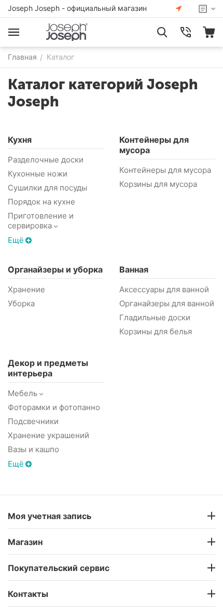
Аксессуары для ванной (164, 289)
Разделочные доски (45, 160)
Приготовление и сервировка (41, 220)
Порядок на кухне (41, 202)
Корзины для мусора (158, 184)
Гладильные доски (154, 317)
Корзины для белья (155, 331)
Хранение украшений (48, 435)
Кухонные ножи (37, 174)
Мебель (22, 393)
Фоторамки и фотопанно (54, 407)
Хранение (26, 289)
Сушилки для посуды (47, 188)
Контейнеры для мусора (165, 170)
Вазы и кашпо (33, 449)
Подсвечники (33, 421)
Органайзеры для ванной (166, 303)
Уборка (21, 303)
